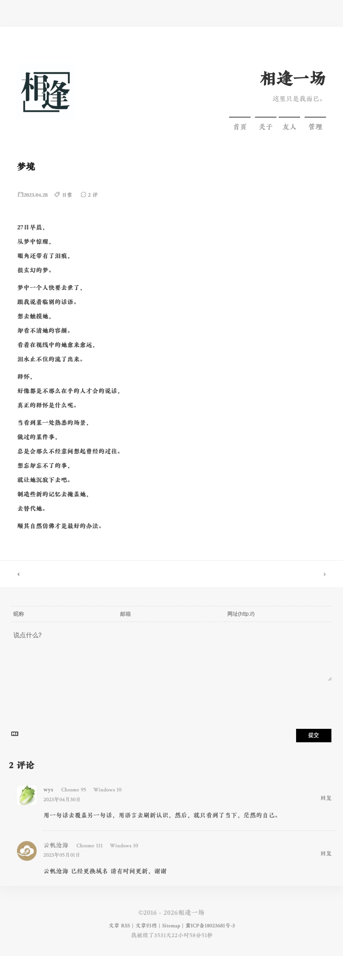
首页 (240, 127)
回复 (326, 798)
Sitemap (171, 925)
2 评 (93, 195)
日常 (67, 195)
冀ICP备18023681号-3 (210, 925)
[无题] (86, 574)
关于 (266, 127)
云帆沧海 (55, 845)
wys (48, 789)
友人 (289, 127)
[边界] (257, 574)
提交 (313, 735)
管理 (315, 127)
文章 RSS (119, 925)
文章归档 (146, 925)
